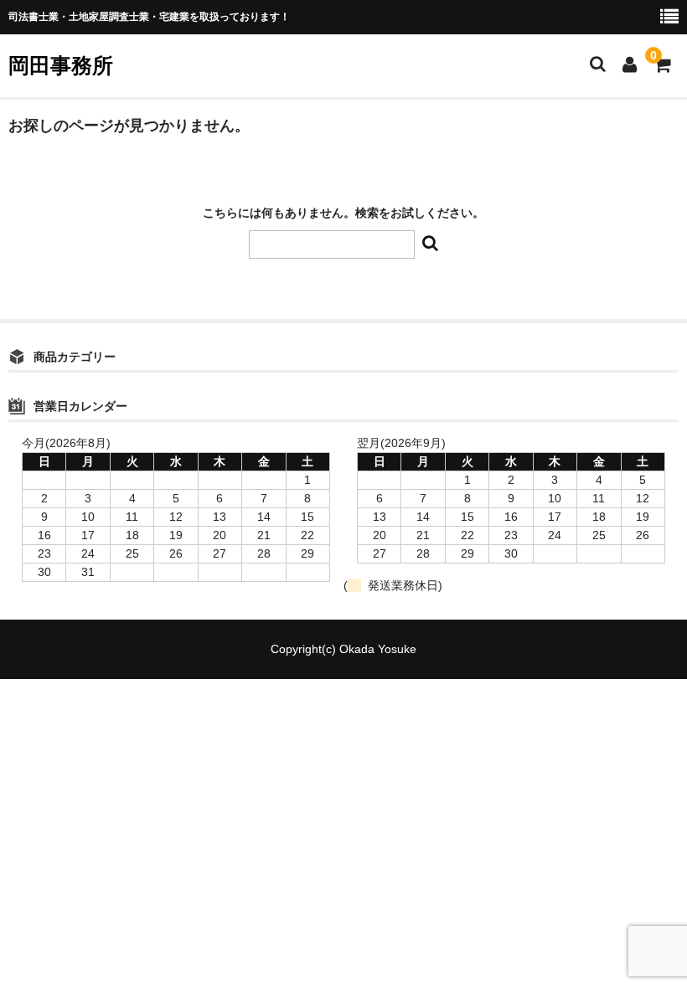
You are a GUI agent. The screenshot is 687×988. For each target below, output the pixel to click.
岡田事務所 (60, 65)
